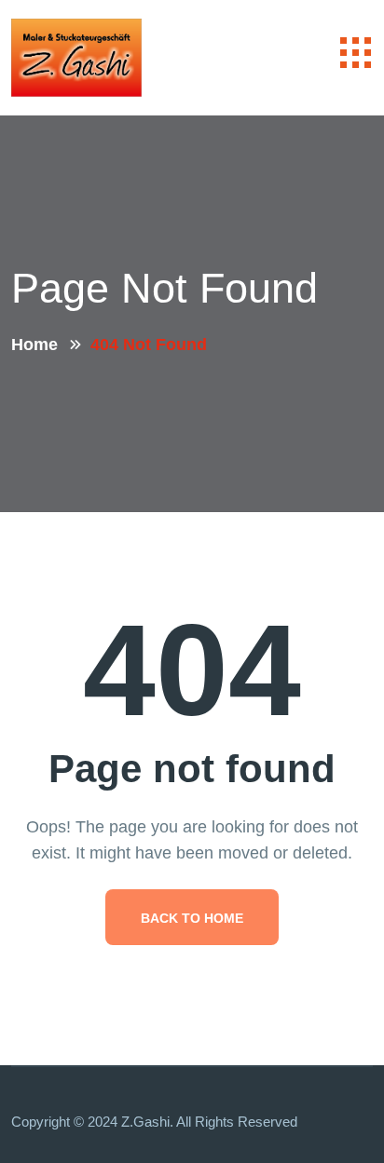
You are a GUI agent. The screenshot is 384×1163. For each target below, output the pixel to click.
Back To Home (192, 918)
